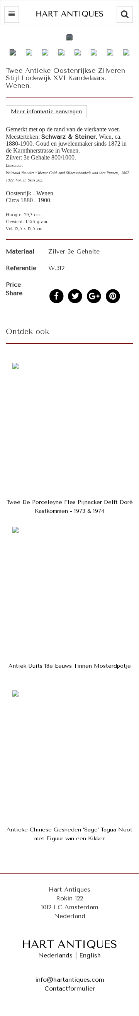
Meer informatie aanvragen (46, 111)
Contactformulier (69, 988)
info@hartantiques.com (69, 979)
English (90, 955)
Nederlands (55, 955)
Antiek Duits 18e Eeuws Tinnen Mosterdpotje (69, 666)
